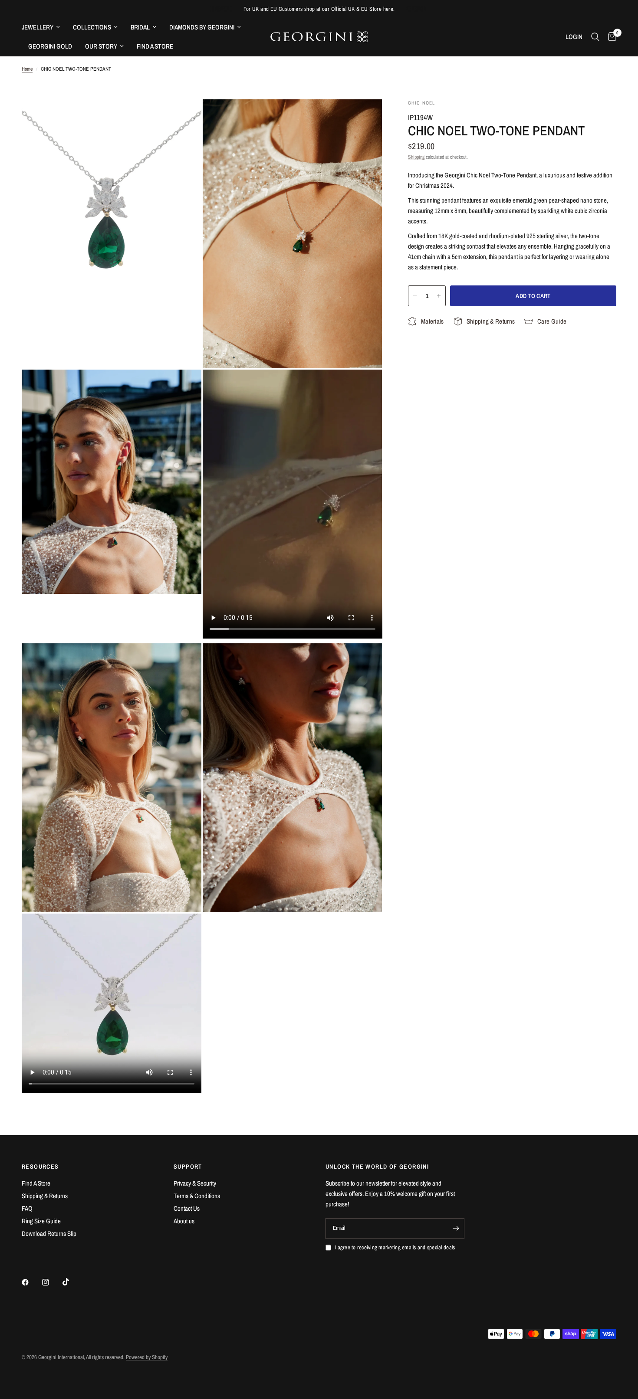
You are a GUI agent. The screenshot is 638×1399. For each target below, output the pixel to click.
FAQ (27, 1208)
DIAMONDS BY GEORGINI (201, 27)
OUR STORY (101, 46)
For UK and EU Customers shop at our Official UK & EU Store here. (319, 9)
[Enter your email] (455, 1228)
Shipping (416, 157)
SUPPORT (188, 1166)
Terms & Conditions (197, 1195)
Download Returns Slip (49, 1233)
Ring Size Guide (41, 1220)
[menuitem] (44, 27)
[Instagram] (51, 1282)
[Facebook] (31, 1282)
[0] (610, 37)
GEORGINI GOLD (50, 46)
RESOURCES (40, 1166)
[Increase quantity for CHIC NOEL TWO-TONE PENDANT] (438, 296)
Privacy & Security (195, 1183)
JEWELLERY (37, 27)
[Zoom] (183, 117)
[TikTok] (72, 1281)
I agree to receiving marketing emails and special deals (395, 1247)
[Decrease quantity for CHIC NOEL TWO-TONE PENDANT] (414, 296)
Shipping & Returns (45, 1195)
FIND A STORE (155, 46)
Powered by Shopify (147, 1357)
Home (27, 69)
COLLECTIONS (92, 27)
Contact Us (187, 1208)
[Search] (595, 37)
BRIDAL (140, 27)
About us (184, 1220)
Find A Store (36, 1183)
